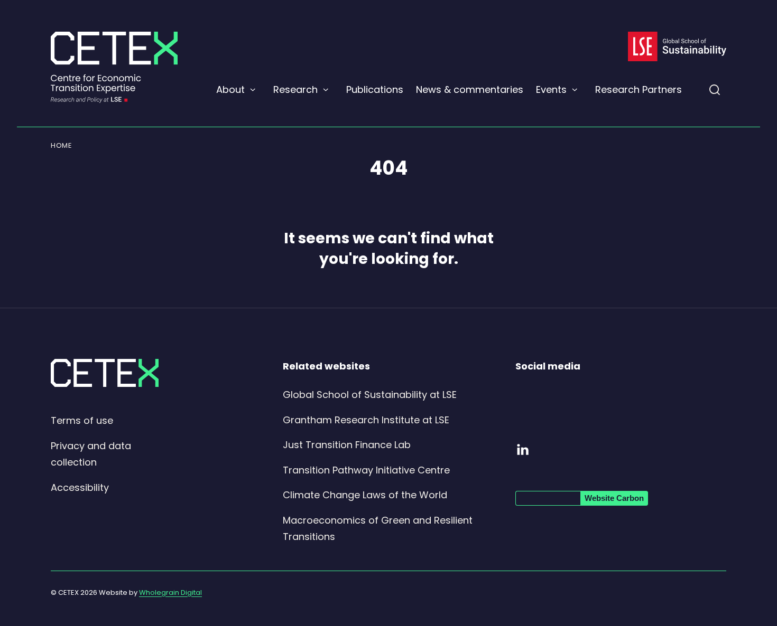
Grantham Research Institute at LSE (366, 419)
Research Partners (638, 89)
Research (295, 89)
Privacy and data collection (91, 454)
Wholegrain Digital (170, 592)
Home (61, 145)
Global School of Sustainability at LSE (370, 394)
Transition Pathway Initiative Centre (366, 470)
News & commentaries (469, 89)
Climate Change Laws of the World (365, 494)
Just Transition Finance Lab (347, 444)
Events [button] (551, 89)
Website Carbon (614, 498)
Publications (374, 89)
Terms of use (82, 420)
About (230, 89)
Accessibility (80, 487)
